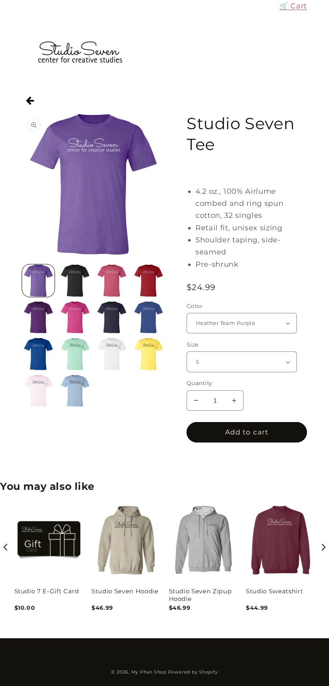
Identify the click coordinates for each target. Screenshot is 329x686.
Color (195, 306)
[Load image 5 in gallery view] (38, 317)
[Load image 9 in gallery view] (38, 354)
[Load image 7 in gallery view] (111, 317)
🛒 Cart (293, 6)
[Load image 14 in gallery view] (75, 391)
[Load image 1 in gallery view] (38, 280)
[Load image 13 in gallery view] (38, 391)
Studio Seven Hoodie (124, 591)
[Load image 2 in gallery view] (75, 280)
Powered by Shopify (193, 672)
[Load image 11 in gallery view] (111, 354)
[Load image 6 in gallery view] (75, 317)
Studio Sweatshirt (274, 591)
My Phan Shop (149, 672)
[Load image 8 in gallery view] (148, 317)
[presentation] (5, 547)
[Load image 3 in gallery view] (111, 280)
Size (193, 344)
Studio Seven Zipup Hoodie (200, 595)
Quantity (200, 383)
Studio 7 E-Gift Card (46, 591)
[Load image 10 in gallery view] (75, 354)
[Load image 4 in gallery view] (148, 280)
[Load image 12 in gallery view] (148, 354)
